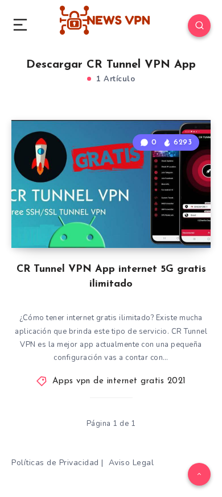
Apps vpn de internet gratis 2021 (119, 381)
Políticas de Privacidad (55, 462)
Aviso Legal (131, 462)
